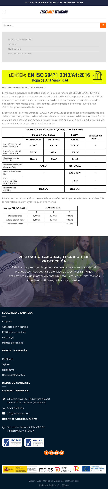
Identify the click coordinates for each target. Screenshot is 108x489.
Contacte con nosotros (15, 326)
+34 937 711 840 (15, 408)
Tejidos (6, 364)
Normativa (8, 369)
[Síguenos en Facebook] (46, 452)
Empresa (7, 321)
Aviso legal (8, 337)
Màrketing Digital (51, 481)
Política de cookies (12, 342)
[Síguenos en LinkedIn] (56, 452)
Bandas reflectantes (13, 375)
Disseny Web (35, 481)
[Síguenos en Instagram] (51, 452)
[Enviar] (103, 25)
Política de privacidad (14, 332)
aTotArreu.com (72, 481)
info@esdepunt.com (18, 413)
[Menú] (3, 11)
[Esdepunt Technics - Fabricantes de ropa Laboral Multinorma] (54, 12)
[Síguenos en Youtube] (61, 452)
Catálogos (7, 359)
